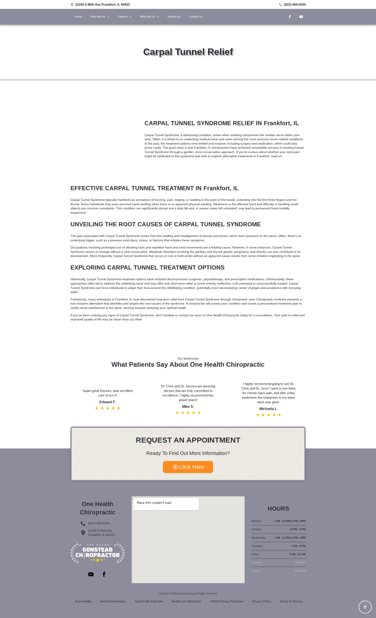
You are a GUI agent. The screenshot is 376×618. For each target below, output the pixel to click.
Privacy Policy (261, 601)
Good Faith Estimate (148, 601)
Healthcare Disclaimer (186, 601)
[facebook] (289, 16)
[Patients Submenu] (132, 16)
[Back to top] (365, 607)
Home (78, 16)
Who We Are (98, 16)
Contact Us (195, 16)
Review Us (174, 16)
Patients (123, 16)
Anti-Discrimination (113, 601)
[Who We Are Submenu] (109, 16)
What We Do (147, 16)
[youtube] (301, 16)
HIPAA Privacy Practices (226, 601)
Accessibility (83, 601)
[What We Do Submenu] (159, 16)
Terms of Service (291, 601)
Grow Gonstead (186, 593)
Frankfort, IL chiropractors (212, 147)
